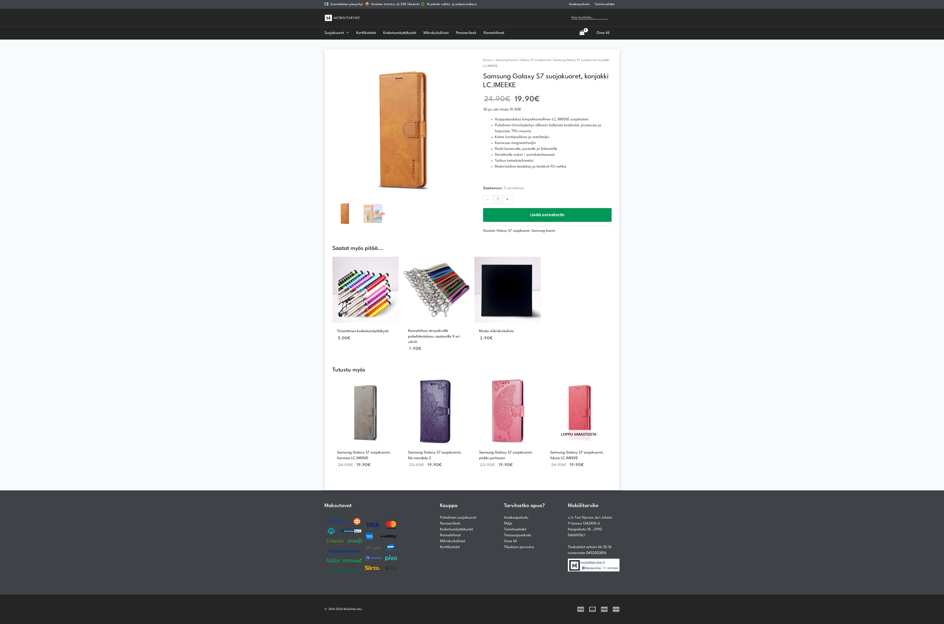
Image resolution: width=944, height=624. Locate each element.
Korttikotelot (450, 547)
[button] (346, 33)
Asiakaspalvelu (579, 4)
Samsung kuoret (506, 60)
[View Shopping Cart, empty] (582, 33)
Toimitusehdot (605, 4)
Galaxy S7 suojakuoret (535, 60)
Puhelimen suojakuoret (458, 518)
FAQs (508, 523)
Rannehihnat (450, 535)
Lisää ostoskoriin (547, 215)
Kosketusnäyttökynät (456, 529)
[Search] (615, 18)
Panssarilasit (450, 523)
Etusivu (488, 60)
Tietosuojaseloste (517, 535)
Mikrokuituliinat (452, 541)
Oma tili (510, 541)
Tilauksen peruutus (519, 547)
